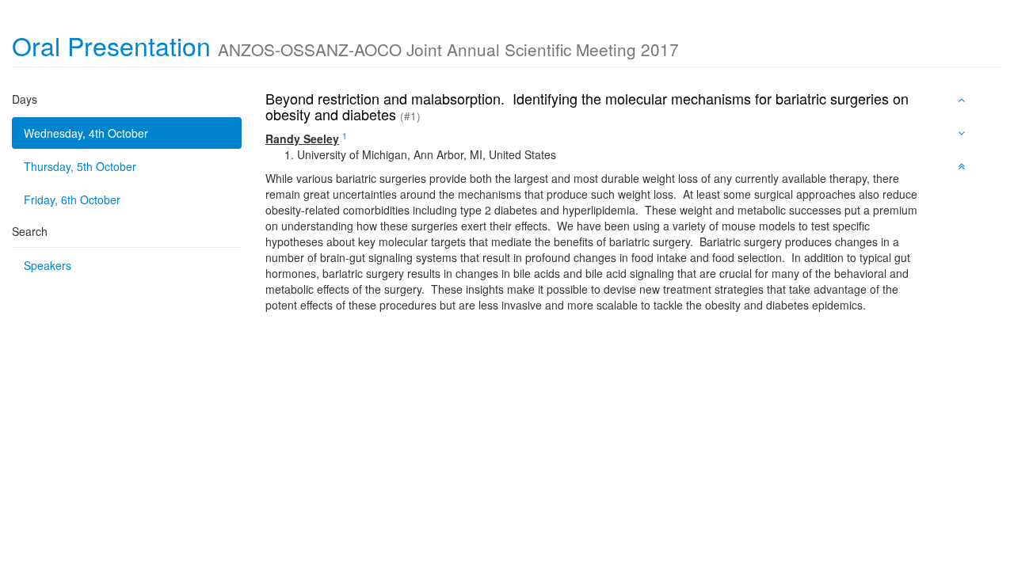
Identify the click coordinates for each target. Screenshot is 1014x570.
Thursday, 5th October (80, 166)
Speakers (47, 265)
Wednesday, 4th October (86, 133)
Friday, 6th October (72, 199)
